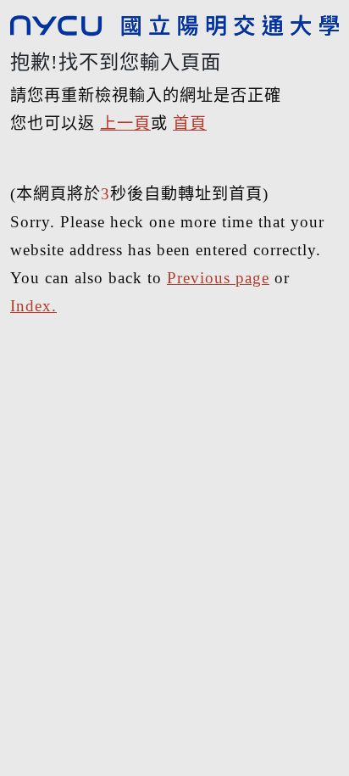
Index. (33, 306)
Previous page (218, 278)
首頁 (190, 123)
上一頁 (125, 123)
